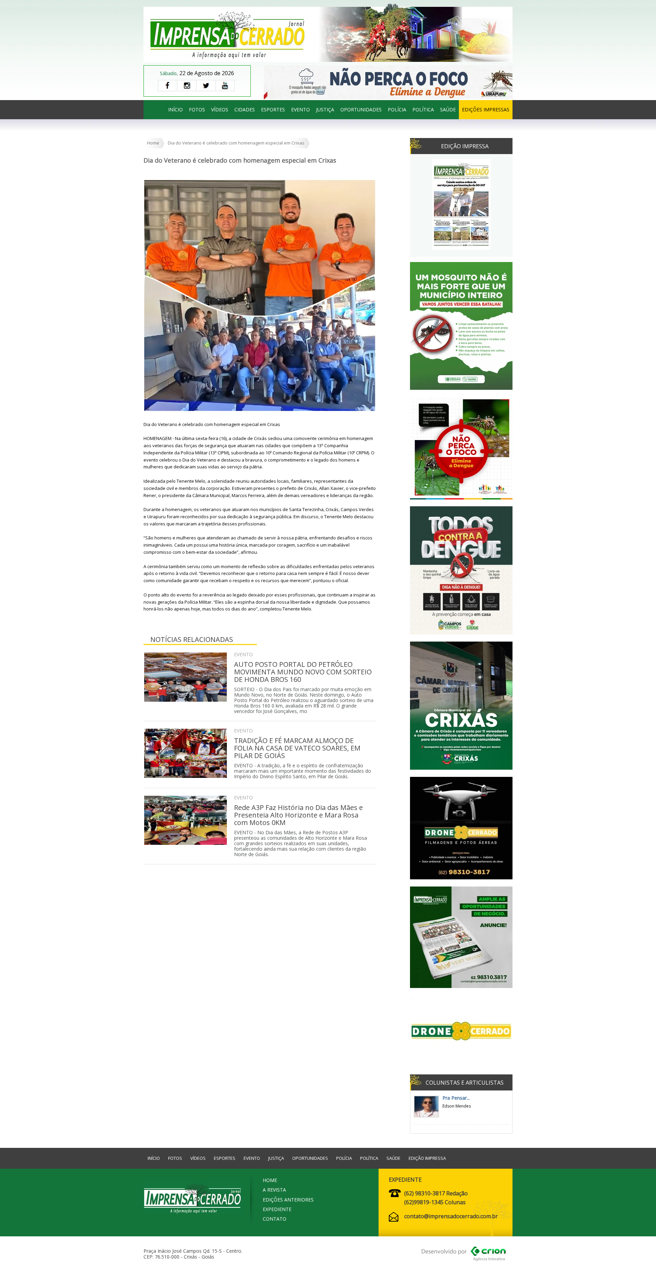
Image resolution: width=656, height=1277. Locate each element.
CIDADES (244, 109)
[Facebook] (167, 85)
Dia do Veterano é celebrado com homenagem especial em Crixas (236, 143)
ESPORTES (273, 109)
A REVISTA (274, 1189)
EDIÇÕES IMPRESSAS (485, 109)
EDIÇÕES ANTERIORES (288, 1199)
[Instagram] (186, 85)
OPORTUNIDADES (361, 109)
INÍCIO (175, 109)
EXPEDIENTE (277, 1209)
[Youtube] (225, 85)
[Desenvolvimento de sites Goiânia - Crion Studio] (464, 1255)
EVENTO (300, 109)
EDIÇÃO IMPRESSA (427, 1158)
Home (153, 143)
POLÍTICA (423, 109)
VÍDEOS (219, 109)
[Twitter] (205, 85)
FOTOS (197, 109)
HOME (270, 1180)
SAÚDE (448, 109)
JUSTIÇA (325, 109)
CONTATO (274, 1219)
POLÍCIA (397, 109)
